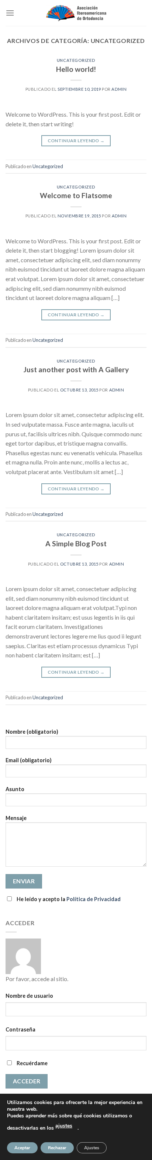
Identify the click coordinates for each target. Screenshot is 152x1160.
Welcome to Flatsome (76, 195)
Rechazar (57, 1148)
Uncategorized (76, 60)
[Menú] (10, 13)
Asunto (15, 789)
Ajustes (91, 1148)
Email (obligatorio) (29, 760)
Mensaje (16, 818)
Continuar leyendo (76, 140)
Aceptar (22, 1148)
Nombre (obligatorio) (32, 732)
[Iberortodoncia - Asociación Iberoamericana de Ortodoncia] (76, 13)
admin (119, 89)
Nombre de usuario (29, 996)
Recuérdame (31, 1063)
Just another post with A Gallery (76, 369)
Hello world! (76, 69)
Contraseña (20, 1029)
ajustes (63, 1125)
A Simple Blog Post (76, 543)
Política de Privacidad (93, 899)
